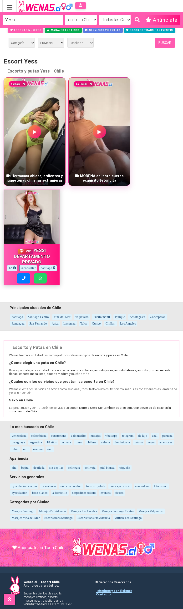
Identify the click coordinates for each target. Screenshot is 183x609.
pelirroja (90, 467)
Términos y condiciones (114, 591)
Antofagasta (137, 317)
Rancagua (18, 323)
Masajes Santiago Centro (118, 511)
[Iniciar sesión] (80, 5)
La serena (69, 323)
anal (155, 435)
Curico (96, 323)
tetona (139, 442)
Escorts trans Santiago (58, 518)
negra (151, 442)
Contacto (103, 594)
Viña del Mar (62, 317)
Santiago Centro (38, 317)
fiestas (119, 492)
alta (14, 467)
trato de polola (95, 486)
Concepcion (158, 317)
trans (79, 442)
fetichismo (161, 486)
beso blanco (40, 492)
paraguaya (18, 442)
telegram (127, 435)
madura (38, 449)
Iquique (120, 317)
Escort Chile (50, 582)
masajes (96, 435)
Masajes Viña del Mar (26, 518)
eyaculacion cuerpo (24, 486)
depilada (39, 467)
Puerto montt (101, 317)
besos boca (49, 486)
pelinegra (74, 467)
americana (166, 442)
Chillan (110, 323)
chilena (91, 442)
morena (66, 442)
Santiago (17, 317)
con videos (142, 486)
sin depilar (56, 467)
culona (105, 442)
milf (25, 449)
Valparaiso (82, 317)
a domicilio (78, 435)
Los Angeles (128, 323)
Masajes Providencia (52, 511)
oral (49, 449)
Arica (55, 323)
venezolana (19, 435)
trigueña (124, 467)
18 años (52, 442)
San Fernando (38, 323)
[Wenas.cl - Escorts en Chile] (38, 5)
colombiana (38, 435)
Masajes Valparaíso (150, 511)
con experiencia (120, 486)
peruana (167, 435)
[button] (26, 30)
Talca (83, 323)
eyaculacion (19, 492)
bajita (25, 467)
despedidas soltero (84, 492)
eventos (106, 492)
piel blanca (107, 467)
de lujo (142, 435)
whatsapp (111, 435)
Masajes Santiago (23, 511)
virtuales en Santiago (128, 518)
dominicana (122, 442)
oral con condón (71, 486)
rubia (15, 449)
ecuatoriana (58, 435)
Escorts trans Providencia (93, 518)
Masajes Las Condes (84, 511)
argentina (36, 442)
